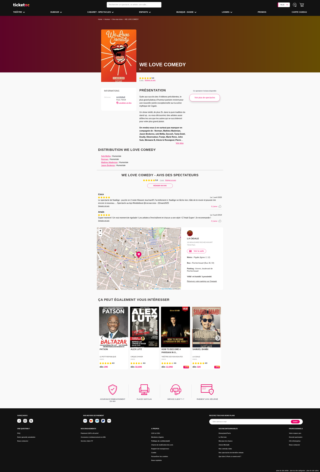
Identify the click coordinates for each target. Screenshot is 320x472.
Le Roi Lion (222, 437)
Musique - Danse (185, 12)
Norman (105, 159)
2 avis (141, 80)
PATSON (104, 349)
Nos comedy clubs (225, 449)
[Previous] (102, 338)
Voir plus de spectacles (204, 98)
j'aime (214, 206)
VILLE (282, 5)
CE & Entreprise (294, 441)
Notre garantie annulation (26, 437)
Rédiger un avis (150, 80)
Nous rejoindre (156, 460)
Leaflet (156, 289)
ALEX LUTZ (136, 349)
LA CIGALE (120, 97)
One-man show (117, 19)
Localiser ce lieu (125, 103)
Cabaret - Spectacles (99, 12)
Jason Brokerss (108, 165)
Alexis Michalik (224, 445)
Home (100, 19)
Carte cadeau (299, 12)
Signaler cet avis (103, 206)
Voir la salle (199, 251)
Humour (55, 12)
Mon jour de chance (225, 441)
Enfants (143, 12)
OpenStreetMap (166, 289)
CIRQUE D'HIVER (137, 357)
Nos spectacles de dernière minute (231, 453)
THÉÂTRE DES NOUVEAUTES (172, 357)
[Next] (218, 338)
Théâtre (17, 12)
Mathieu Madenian (109, 162)
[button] (302, 5)
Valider (295, 422)
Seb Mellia (106, 156)
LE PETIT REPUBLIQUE (108, 357)
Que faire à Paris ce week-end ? (230, 456)
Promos (262, 12)
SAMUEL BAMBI (200, 349)
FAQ (18, 433)
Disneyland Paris (225, 433)
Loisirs (226, 12)
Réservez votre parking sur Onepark (202, 281)
